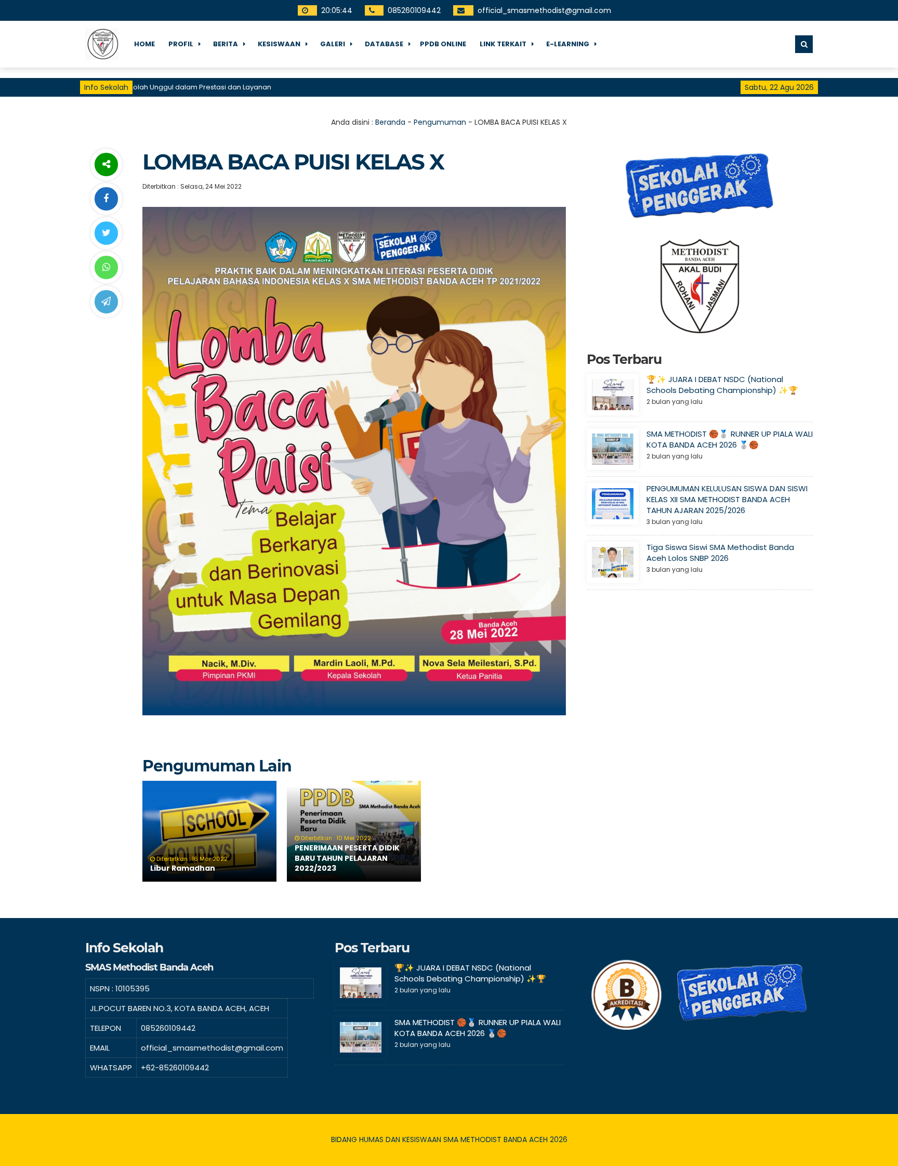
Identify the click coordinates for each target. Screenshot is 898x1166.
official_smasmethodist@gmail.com (544, 10)
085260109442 (413, 10)
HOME (144, 44)
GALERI (332, 44)
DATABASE (384, 44)
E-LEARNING (567, 44)
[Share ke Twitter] (106, 233)
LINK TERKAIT (503, 44)
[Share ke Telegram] (106, 302)
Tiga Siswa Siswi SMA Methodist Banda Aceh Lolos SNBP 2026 (720, 553)
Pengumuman (440, 122)
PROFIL (180, 44)
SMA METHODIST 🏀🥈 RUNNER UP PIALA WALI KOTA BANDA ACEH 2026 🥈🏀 (729, 439)
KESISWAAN (279, 44)
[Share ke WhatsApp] (106, 267)
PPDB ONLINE (443, 44)
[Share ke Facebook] (106, 199)
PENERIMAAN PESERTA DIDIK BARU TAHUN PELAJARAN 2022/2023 (347, 858)
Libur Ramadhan (182, 868)
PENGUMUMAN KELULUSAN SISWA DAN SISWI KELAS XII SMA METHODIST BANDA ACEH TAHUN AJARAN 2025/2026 (727, 499)
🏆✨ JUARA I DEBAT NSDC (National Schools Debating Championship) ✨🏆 (722, 385)
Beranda (390, 122)
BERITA (225, 44)
